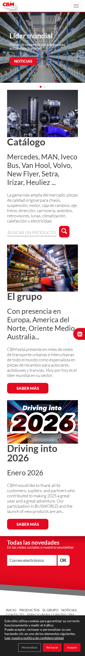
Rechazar (52, 647)
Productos (29, 610)
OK (63, 560)
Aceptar (72, 647)
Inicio (11, 610)
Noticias (68, 610)
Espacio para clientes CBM (50, 615)
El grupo (50, 610)
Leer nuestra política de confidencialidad (34, 638)
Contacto (15, 615)
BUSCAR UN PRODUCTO (36, 64)
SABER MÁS (28, 388)
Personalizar (29, 647)
